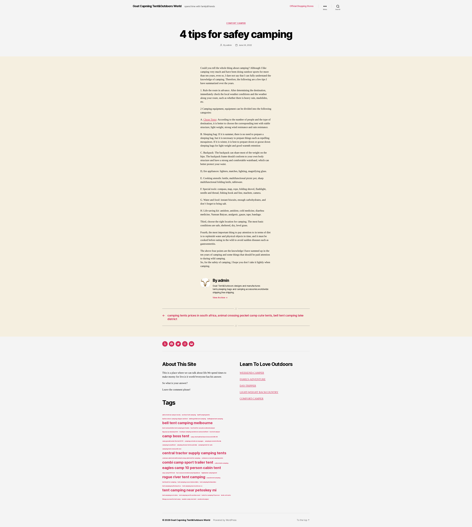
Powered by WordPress (225, 520)
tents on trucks (226, 495)
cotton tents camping (221, 463)
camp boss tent (175, 436)
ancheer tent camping (189, 415)
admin (229, 45)
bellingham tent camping (215, 419)
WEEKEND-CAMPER (252, 372)
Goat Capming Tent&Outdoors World (157, 6)
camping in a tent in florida (213, 441)
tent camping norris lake (170, 495)
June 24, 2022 (245, 45)
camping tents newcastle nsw (171, 449)
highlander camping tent (209, 473)
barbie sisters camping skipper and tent (175, 419)
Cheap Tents (209, 119)
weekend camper (203, 499)
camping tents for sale (205, 445)
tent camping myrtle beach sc (171, 486)
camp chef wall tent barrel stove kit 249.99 (204, 437)
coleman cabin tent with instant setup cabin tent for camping (181, 458)
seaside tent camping (213, 478)
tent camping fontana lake (208, 482)
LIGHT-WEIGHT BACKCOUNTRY (259, 392)
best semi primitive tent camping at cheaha (175, 428)
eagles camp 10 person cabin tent (191, 468)
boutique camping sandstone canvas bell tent (193, 432)
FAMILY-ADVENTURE (253, 379)
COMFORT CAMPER (236, 23)
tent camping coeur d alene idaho (187, 482)
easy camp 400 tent (168, 473)
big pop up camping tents (170, 432)
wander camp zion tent (189, 499)
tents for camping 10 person (211, 495)
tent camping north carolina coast (189, 495)
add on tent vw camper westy (171, 415)
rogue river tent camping (183, 477)
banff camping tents (203, 415)
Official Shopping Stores (302, 6)
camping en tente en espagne (194, 441)
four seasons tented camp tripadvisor (188, 473)
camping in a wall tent (169, 445)
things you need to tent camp (171, 499)
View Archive (220, 297)
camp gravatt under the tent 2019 (172, 441)
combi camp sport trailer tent (187, 462)
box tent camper (215, 432)
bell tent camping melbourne (187, 423)
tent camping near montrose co (192, 486)
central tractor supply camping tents (194, 453)
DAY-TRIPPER (248, 385)
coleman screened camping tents (212, 458)
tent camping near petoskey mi (189, 490)
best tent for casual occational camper (203, 428)
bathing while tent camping (197, 419)
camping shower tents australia (187, 445)
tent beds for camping (169, 482)
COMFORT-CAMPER (251, 398)
